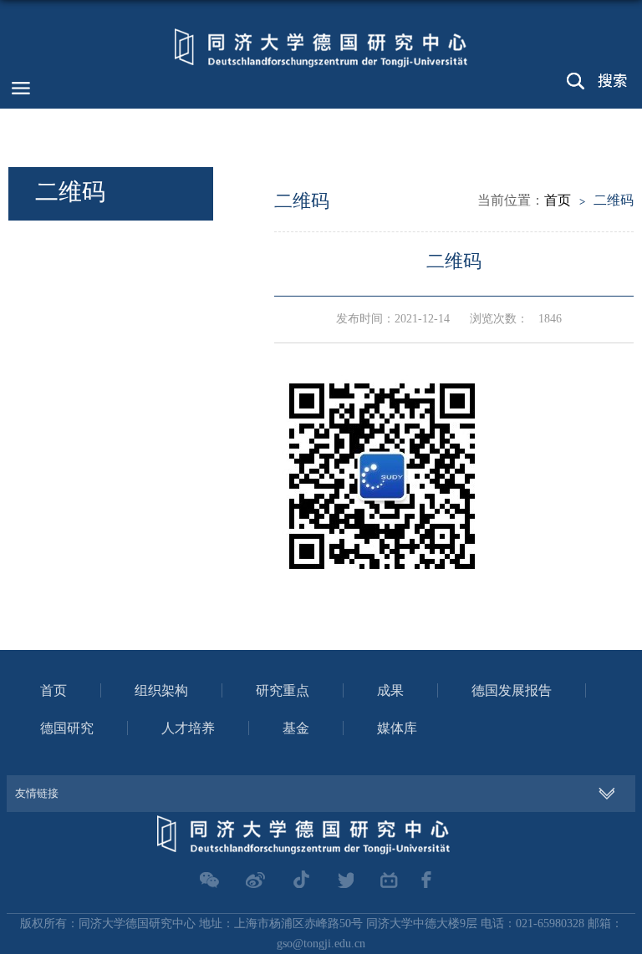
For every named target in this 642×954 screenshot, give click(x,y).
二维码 (614, 200)
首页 (557, 200)
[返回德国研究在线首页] (321, 45)
